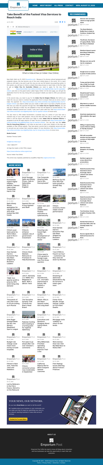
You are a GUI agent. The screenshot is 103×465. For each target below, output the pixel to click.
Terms (39, 463)
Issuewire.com (30, 79)
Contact (69, 5)
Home (35, 5)
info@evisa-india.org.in (14, 141)
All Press (58, 5)
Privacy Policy (46, 463)
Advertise (56, 463)
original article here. (49, 158)
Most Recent (46, 5)
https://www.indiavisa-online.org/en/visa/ (19, 151)
